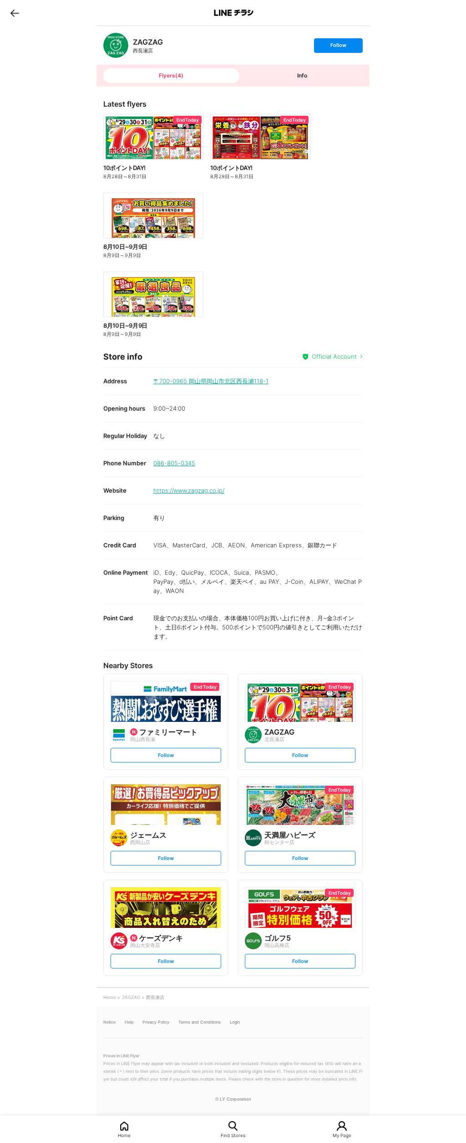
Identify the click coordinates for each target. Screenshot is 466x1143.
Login (235, 1022)
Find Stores (233, 1135)
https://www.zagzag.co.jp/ (188, 490)
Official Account (334, 356)
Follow (338, 47)
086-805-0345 (174, 463)
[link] (115, 45)
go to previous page (15, 13)
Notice (109, 1022)
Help (129, 1022)
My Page (342, 1135)
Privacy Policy (155, 1022)
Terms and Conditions (199, 1022)
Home (124, 1135)
